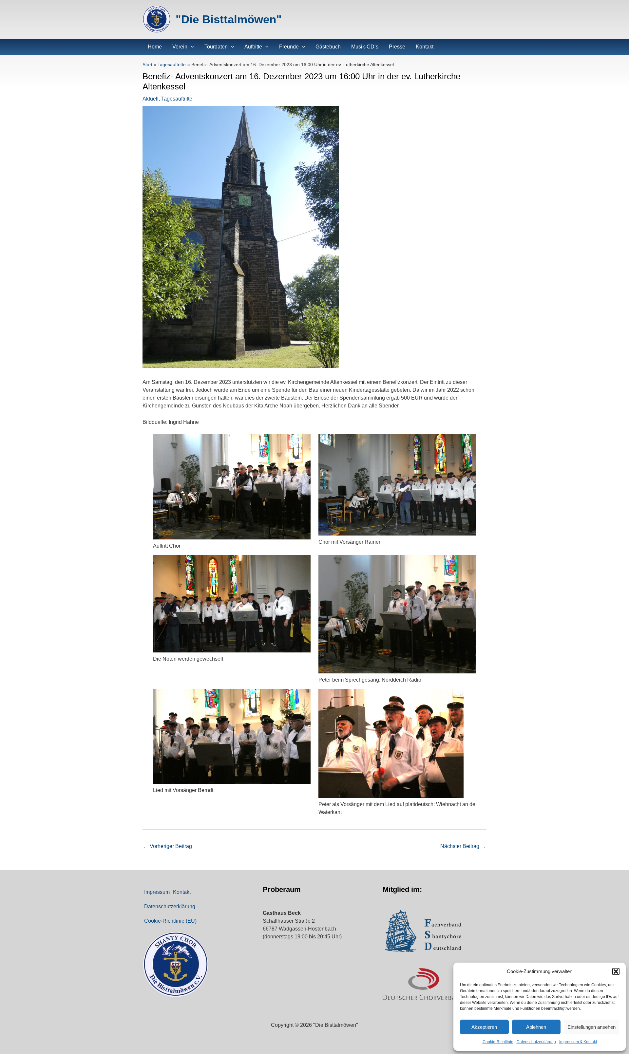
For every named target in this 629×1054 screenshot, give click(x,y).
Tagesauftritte (176, 99)
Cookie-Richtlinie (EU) (170, 921)
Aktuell (151, 99)
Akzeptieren (484, 1027)
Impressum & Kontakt (578, 1042)
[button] (616, 971)
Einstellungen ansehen (591, 1027)
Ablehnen (536, 1027)
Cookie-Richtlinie (498, 1042)
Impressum (157, 892)
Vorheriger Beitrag (167, 846)
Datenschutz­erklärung (536, 1042)
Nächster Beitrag (463, 846)
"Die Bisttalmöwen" (229, 19)
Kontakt (182, 892)
